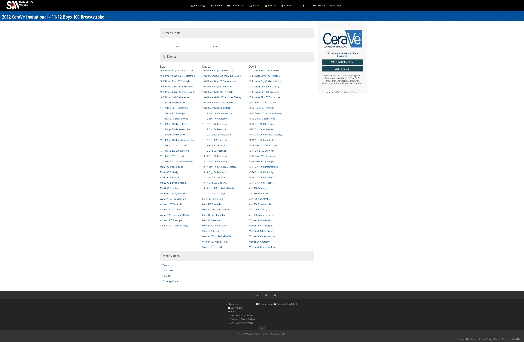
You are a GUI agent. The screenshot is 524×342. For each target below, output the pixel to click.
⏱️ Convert (287, 5)
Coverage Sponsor (172, 281)
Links (296, 304)
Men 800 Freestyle (169, 188)
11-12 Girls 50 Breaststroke (174, 118)
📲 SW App (335, 5)
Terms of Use (478, 339)
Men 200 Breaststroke (260, 204)
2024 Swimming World (241, 315)
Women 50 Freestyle (212, 247)
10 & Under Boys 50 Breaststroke (219, 81)
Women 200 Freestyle (171, 209)
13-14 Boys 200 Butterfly (214, 161)
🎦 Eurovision (234, 307)
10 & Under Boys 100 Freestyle (264, 75)
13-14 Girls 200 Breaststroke (174, 150)
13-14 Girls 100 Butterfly (261, 172)
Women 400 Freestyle (213, 230)
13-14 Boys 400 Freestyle (261, 161)
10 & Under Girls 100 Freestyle (264, 91)
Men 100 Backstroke (212, 198)
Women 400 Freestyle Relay (263, 247)
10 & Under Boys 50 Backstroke (265, 81)
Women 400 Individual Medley (217, 236)
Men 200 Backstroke (259, 198)
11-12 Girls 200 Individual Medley (265, 134)
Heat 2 (216, 46)
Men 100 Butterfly (169, 172)
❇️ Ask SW (254, 5)
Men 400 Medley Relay (213, 214)
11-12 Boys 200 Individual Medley (265, 113)
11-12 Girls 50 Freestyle (214, 150)
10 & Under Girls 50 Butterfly (216, 107)
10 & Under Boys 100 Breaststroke (177, 75)
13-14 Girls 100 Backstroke (173, 145)
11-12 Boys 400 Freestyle (172, 102)
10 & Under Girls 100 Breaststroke (177, 91)
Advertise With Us (511, 339)
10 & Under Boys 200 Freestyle (217, 70)
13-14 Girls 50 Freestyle (214, 193)
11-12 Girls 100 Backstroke (262, 124)
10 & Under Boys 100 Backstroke (176, 70)
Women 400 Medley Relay (215, 241)
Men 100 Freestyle (258, 188)
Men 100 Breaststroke (171, 166)
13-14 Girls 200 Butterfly (214, 182)
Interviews (168, 270)
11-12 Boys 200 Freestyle (215, 124)
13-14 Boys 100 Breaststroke (263, 145)
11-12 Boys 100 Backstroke (262, 102)
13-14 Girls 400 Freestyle (261, 182)
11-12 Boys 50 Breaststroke (174, 107)
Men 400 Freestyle (211, 204)
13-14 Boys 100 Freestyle (215, 156)
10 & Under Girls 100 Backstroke (176, 86)
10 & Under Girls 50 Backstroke (264, 97)
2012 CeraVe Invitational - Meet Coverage (342, 54)
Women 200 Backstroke (261, 230)
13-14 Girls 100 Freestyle (214, 177)
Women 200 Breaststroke (262, 236)
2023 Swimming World (241, 322)
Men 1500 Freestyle (259, 193)
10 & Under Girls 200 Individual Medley (221, 97)
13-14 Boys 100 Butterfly (261, 150)
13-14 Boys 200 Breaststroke (175, 129)
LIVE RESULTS (342, 69)
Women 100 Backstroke (214, 225)
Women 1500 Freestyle (260, 225)
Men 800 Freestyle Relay (172, 193)
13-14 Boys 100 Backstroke (174, 124)
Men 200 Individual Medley (173, 182)
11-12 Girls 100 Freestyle (261, 129)
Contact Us (463, 339)
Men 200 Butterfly (258, 209)
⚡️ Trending (216, 5)
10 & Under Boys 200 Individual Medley (222, 75)
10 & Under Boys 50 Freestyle (175, 81)
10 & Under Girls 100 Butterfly (264, 86)
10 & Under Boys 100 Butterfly (264, 70)
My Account (319, 5)
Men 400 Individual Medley (215, 209)
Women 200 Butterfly (259, 241)
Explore (231, 311)
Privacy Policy (493, 339)
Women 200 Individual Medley (175, 214)
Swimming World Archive (242, 319)
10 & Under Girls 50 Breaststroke (219, 102)
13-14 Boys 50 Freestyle (214, 172)
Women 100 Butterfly (171, 204)
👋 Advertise (270, 5)
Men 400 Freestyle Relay (261, 214)
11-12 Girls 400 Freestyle (172, 113)
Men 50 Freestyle (211, 220)
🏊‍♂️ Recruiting (198, 5)
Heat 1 (178, 46)
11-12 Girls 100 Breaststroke (216, 134)
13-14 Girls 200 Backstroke (262, 177)
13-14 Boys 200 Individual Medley (177, 140)
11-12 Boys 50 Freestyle (214, 129)
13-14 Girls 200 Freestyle (172, 156)
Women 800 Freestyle (171, 220)
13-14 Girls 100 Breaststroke (263, 166)
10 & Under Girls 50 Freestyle (175, 97)
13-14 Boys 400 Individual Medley (219, 166)
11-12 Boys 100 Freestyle (261, 107)
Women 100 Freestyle (260, 220)
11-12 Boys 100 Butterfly (214, 118)
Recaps (166, 275)
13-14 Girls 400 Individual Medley (219, 188)
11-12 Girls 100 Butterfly (214, 140)
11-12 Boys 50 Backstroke (262, 118)
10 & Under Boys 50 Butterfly (217, 86)
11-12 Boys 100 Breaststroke (217, 113)
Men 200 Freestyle (169, 177)
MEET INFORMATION (342, 62)
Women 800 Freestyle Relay (174, 225)
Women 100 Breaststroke (173, 198)
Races (166, 265)
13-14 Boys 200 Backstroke (262, 156)
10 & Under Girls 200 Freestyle (217, 91)
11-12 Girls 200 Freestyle (214, 145)
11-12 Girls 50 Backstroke (262, 140)
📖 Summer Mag (235, 5)
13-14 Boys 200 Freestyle (172, 134)
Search (289, 304)
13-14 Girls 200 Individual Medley (176, 161)
